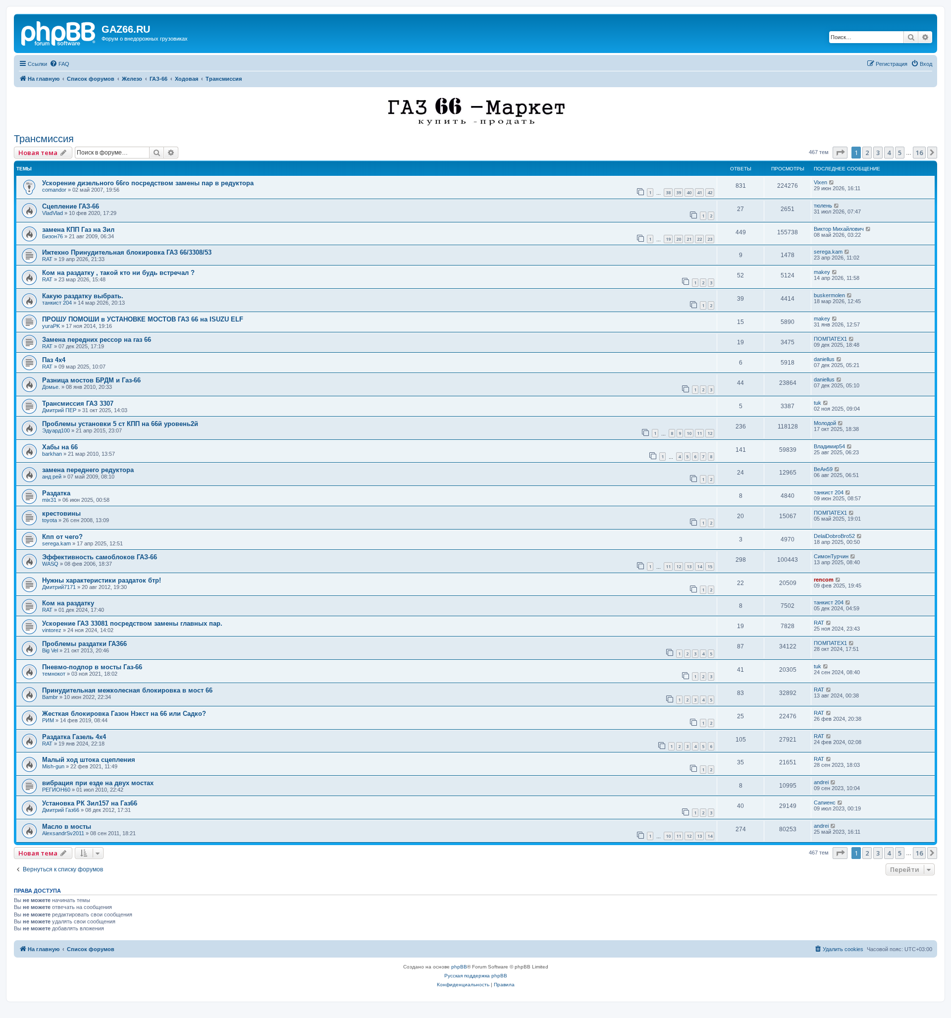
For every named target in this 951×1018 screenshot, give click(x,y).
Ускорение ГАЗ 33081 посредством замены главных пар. (132, 623)
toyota (49, 520)
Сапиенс (825, 802)
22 (699, 239)
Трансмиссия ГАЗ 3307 (77, 403)
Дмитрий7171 (59, 587)
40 (689, 192)
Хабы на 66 (60, 447)
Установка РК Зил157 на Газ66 (89, 803)
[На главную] (59, 32)
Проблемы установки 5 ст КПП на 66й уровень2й (120, 424)
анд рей (51, 477)
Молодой (825, 423)
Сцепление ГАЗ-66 (70, 206)
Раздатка (56, 493)
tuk (817, 403)
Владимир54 (829, 446)
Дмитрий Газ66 (60, 810)
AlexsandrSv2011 (63, 833)
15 (709, 566)
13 (689, 566)
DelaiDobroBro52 (834, 536)
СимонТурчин (831, 556)
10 (689, 433)
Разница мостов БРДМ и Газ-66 (91, 380)
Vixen (820, 182)
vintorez (51, 630)
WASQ (50, 564)
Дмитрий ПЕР (59, 410)
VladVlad (52, 213)
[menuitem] (59, 64)
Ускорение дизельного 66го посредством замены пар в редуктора (148, 183)
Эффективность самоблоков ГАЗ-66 (99, 557)
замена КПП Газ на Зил (78, 229)
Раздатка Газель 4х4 (74, 737)
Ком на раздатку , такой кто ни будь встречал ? (118, 272)
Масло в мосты (66, 826)
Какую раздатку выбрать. (82, 296)
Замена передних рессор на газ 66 (96, 339)
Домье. (51, 387)
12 (709, 433)
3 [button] (878, 152)
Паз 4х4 (53, 360)
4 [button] (889, 152)
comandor (54, 190)
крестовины (61, 513)
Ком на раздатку (68, 603)
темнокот (53, 674)
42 (709, 192)
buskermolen (829, 295)
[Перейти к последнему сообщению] (832, 182)
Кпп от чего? (62, 536)
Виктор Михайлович (839, 229)
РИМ (48, 720)
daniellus (824, 359)
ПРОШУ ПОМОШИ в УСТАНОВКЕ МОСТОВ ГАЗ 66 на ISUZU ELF (142, 319)
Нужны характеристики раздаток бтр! (101, 580)
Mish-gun (53, 766)
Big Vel (50, 650)
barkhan (52, 454)
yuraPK (51, 326)
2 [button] (867, 152)
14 (699, 566)
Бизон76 (52, 236)
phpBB (459, 966)
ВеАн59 (823, 469)
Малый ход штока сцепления (88, 759)
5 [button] (899, 152)
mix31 (49, 500)
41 (699, 192)
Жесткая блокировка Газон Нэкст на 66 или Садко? (124, 713)
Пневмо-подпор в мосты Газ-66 (92, 667)
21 (689, 239)
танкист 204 (57, 303)
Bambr (50, 697)
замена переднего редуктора (88, 470)
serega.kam (828, 252)
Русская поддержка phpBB (475, 975)
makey (822, 272)
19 (668, 239)
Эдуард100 (56, 430)
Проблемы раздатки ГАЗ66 (84, 643)
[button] (840, 153)
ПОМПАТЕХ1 (830, 339)
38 (668, 192)
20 (678, 239)
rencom (824, 580)
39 (678, 192)
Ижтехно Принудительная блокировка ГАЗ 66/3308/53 (126, 252)
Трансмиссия (44, 138)
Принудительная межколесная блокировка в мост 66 (127, 690)
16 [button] (919, 152)
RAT (47, 259)
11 (699, 433)
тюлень (823, 206)
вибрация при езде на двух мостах (98, 783)
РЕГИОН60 (56, 790)
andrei (821, 782)
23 (709, 239)
